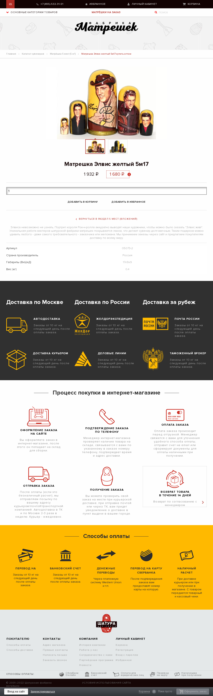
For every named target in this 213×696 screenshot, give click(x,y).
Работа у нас (88, 650)
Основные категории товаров (34, 12)
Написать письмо (55, 655)
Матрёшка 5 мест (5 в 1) (62, 53)
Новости (85, 665)
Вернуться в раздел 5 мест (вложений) (108, 219)
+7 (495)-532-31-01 (52, 4)
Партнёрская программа (96, 660)
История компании (92, 645)
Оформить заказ (195, 691)
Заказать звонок (55, 660)
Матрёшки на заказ (106, 12)
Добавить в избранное (128, 201)
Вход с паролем (127, 655)
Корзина (194, 4)
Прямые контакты (55, 650)
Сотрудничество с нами (96, 655)
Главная (11, 53)
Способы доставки (19, 650)
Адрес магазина (54, 645)
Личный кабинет (144, 4)
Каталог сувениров (33, 53)
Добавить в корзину (83, 201)
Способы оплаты (18, 645)
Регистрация (124, 650)
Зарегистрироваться (43, 691)
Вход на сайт (16, 691)
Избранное (97, 4)
